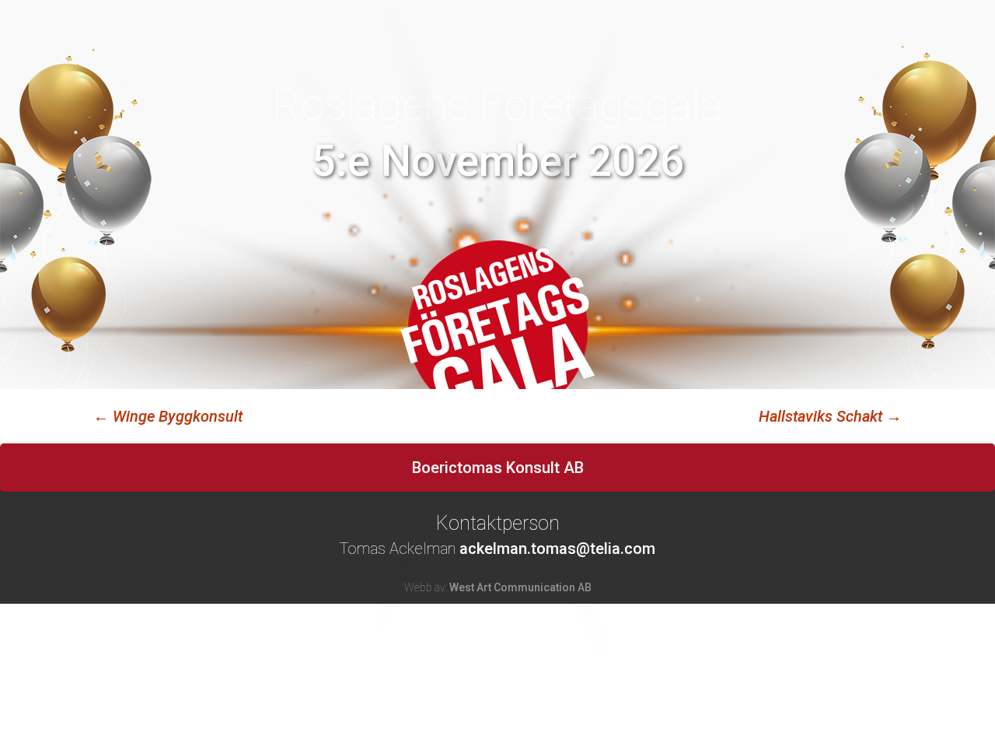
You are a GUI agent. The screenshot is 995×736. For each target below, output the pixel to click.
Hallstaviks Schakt (830, 416)
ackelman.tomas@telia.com (557, 548)
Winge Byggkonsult (168, 416)
